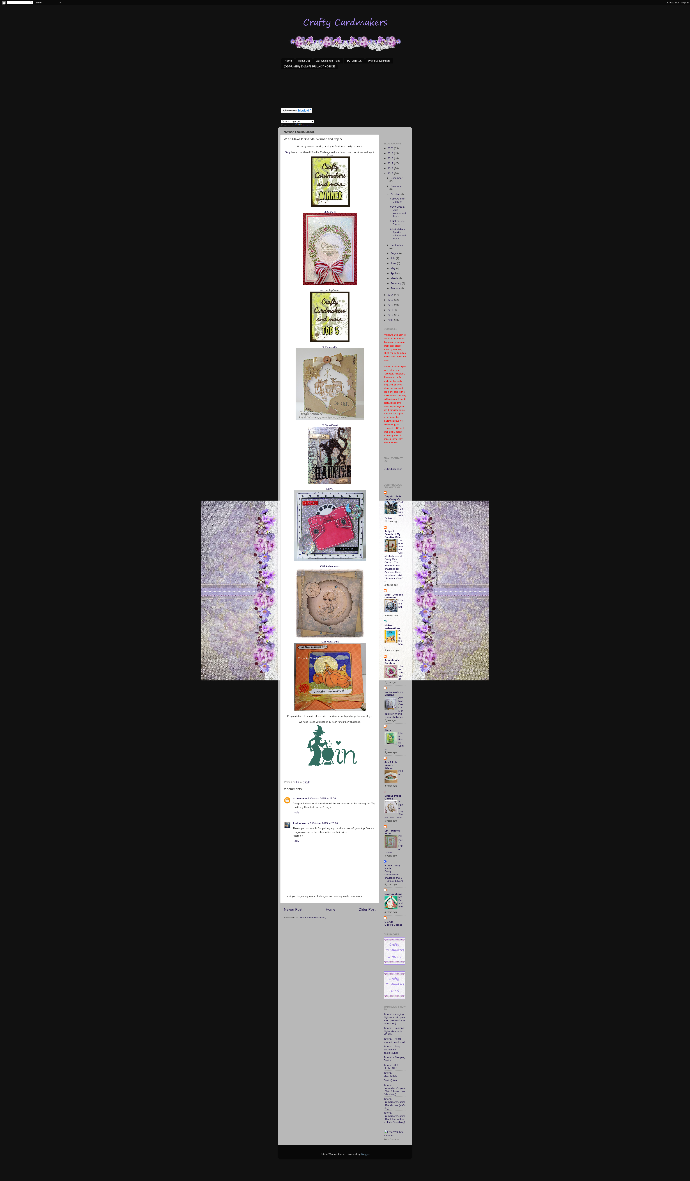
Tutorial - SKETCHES (390, 1074)
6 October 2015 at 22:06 (322, 798)
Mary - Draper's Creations (394, 596)
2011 (391, 309)
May (393, 268)
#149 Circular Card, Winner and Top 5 (398, 211)
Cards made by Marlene (394, 693)
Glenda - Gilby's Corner (393, 923)
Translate (308, 125)
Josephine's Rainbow (392, 662)
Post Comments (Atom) (313, 917)
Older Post (367, 909)
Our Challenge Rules (328, 60)
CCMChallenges (393, 468)
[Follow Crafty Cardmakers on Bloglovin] (296, 112)
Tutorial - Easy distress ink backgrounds (392, 1049)
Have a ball (400, 603)
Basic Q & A (390, 1080)
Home (288, 60)
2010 (391, 315)
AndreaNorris (301, 823)
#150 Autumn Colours (397, 200)
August (395, 253)
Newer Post (293, 909)
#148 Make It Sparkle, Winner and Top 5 (398, 234)
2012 (391, 304)
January (396, 288)
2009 (391, 320)
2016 (391, 168)
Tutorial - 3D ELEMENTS (391, 1066)
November (396, 186)
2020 (391, 148)
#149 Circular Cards (397, 223)
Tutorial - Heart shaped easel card (394, 1040)
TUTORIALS (354, 60)
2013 (391, 299)
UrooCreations (393, 893)
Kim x (388, 730)
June (394, 263)
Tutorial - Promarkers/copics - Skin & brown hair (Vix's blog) (394, 1090)
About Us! (304, 60)
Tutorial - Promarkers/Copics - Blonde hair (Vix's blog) (394, 1103)
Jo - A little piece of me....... (391, 765)
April (393, 273)
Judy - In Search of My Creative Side (393, 534)
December (396, 177)
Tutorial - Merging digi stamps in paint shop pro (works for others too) (395, 1019)
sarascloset (300, 798)
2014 (391, 294)
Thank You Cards (400, 672)
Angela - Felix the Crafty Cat (393, 498)
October (396, 194)
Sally (287, 152)
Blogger (365, 1154)
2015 (391, 173)
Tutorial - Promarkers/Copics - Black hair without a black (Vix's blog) (394, 1117)
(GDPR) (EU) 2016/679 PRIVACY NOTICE (309, 66)
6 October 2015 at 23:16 (324, 823)
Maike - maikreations (392, 627)
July (393, 258)
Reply (296, 812)
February (396, 283)
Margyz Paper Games (393, 797)
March (395, 278)
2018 (391, 158)
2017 (391, 163)
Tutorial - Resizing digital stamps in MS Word (394, 1031)
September (397, 245)
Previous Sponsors (379, 60)
